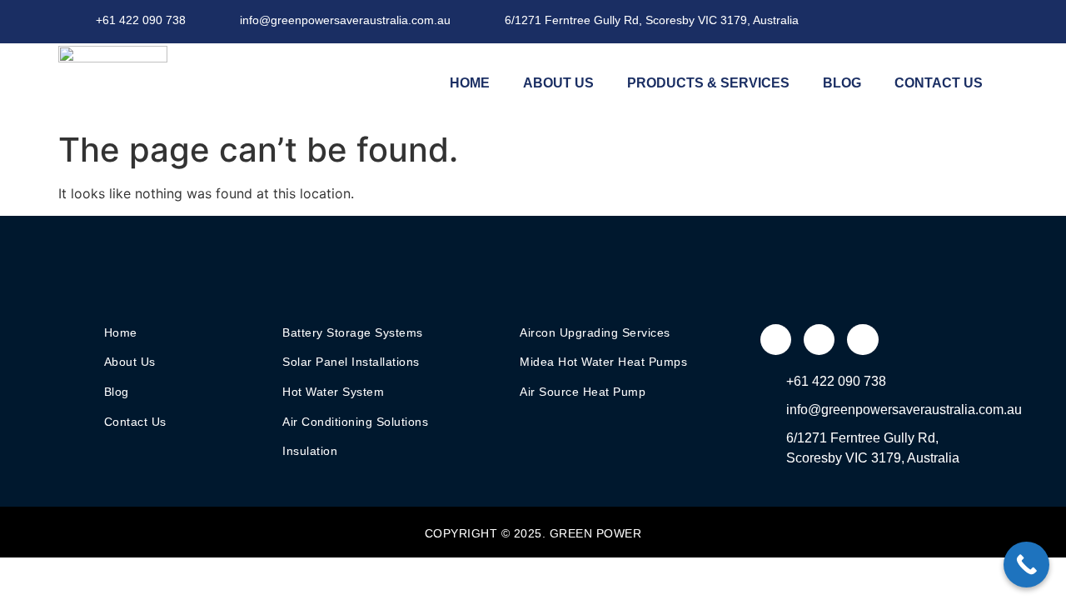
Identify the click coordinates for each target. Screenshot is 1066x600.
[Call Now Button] (1026, 565)
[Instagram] (952, 20)
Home (470, 83)
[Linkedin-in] (986, 20)
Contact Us (938, 83)
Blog (842, 83)
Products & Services (708, 83)
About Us (558, 83)
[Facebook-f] (918, 20)
